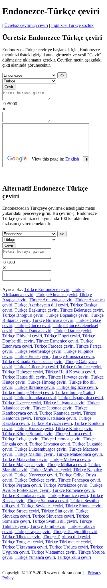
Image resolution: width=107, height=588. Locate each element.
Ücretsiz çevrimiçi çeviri (26, 25)
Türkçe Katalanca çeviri (54, 418)
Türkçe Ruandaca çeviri (23, 495)
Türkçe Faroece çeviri (54, 346)
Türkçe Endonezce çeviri (46, 289)
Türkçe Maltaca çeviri (66, 464)
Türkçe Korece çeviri (34, 428)
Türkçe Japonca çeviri (52, 407)
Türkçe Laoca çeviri (73, 433)
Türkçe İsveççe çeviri (21, 402)
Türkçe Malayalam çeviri (24, 459)
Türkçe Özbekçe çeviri (35, 480)
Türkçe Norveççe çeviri (36, 474)
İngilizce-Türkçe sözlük (72, 25)
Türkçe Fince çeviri (32, 356)
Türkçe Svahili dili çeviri (54, 521)
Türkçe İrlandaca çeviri (35, 397)
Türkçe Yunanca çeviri (35, 557)
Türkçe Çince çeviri (32, 325)
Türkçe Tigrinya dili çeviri (66, 536)
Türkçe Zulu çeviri (74, 557)
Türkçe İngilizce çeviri (76, 387)
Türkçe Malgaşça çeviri (23, 464)
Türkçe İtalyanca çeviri (63, 402)
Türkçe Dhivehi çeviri (22, 335)
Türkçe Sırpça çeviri (20, 510)
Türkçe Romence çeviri (73, 490)
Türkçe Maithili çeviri (34, 454)
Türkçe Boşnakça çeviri (67, 315)
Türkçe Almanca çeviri (56, 294)
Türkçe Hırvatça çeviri (68, 377)
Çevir (9, 87)
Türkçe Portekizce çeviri (65, 485)
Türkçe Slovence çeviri (53, 516)
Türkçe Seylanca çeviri (42, 505)
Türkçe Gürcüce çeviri (80, 366)
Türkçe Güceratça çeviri (36, 366)
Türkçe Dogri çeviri (62, 335)
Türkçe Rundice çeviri (68, 495)
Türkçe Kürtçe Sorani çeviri (27, 433)
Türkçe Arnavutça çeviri (50, 299)
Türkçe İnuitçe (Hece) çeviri (27, 392)
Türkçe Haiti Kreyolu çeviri (70, 371)
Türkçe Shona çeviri (83, 505)
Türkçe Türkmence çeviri (68, 541)
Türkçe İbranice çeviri (34, 387)
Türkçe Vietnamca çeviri (53, 552)
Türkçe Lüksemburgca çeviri (40, 449)
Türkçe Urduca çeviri (68, 547)
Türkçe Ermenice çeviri (57, 340)
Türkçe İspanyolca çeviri (80, 397)
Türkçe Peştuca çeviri (21, 485)
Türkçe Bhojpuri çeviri (22, 315)
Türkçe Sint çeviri (57, 510)
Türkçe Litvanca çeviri (49, 444)
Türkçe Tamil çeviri (47, 526)
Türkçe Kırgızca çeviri (51, 423)
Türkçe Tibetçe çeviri (21, 536)
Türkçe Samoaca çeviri (47, 500)
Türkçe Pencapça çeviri (79, 480)
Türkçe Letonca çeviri (60, 438)
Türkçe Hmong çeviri (47, 382)
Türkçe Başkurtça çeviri (36, 310)
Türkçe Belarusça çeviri (81, 310)
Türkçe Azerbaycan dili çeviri (41, 304)
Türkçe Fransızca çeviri (73, 356)
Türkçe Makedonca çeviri (79, 454)
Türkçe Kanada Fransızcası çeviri (32, 361)
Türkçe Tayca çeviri (33, 531)
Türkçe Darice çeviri (72, 330)
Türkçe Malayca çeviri (70, 459)
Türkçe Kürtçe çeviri (73, 428)
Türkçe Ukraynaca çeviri (24, 547)
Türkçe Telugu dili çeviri (75, 531)
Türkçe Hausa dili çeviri (24, 377)
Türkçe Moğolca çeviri (50, 469)
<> (62, 75)
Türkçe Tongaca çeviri (22, 541)
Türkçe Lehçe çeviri (20, 438)
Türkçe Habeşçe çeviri (22, 371)
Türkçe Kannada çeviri (60, 413)
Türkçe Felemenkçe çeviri (38, 351)
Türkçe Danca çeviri (33, 330)
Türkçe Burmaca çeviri (52, 320)
